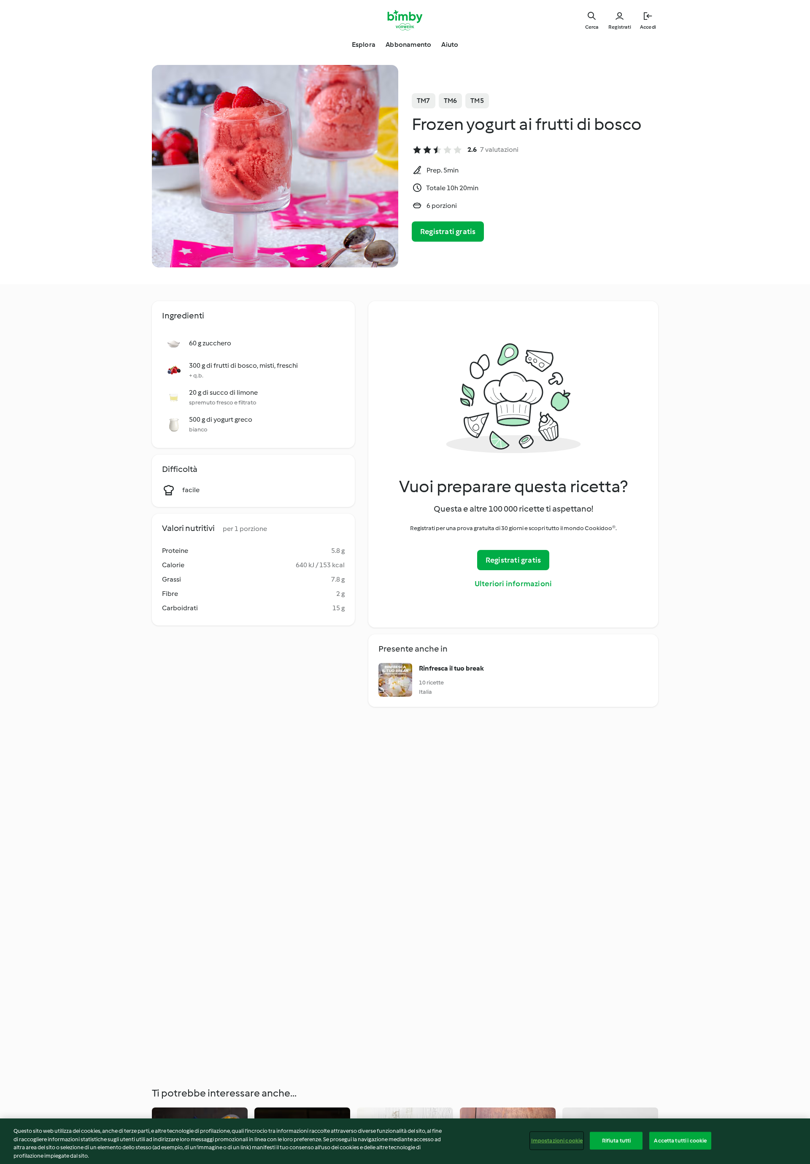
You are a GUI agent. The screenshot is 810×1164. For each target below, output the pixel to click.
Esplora (363, 44)
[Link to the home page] (405, 20)
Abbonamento (408, 44)
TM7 (423, 101)
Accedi (648, 27)
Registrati (619, 27)
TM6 (450, 101)
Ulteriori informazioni (513, 583)
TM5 (477, 101)
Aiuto (449, 44)
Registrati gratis (447, 231)
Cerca (591, 27)
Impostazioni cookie (557, 1140)
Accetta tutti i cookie (680, 1140)
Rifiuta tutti (616, 1140)
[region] (405, 1141)
